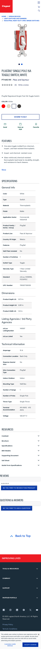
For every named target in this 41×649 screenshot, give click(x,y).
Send (5, 127)
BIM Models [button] (6, 451)
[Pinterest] (23, 610)
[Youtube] (37, 610)
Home (4, 16)
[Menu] (39, 3)
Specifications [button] (7, 446)
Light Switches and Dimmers (15, 18)
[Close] (38, 634)
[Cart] (39, 7)
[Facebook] (4, 610)
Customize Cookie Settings (10, 645)
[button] (39, 25)
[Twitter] (30, 610)
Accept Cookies (30, 645)
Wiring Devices (15, 16)
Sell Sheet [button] (5, 460)
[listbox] (20, 44)
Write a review (23, 85)
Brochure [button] (5, 441)
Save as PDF (20, 128)
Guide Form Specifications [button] (12, 465)
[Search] (39, 10)
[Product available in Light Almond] (9, 106)
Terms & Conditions (10, 629)
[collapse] (37, 569)
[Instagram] (10, 610)
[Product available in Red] (3, 106)
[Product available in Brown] (19, 106)
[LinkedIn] (17, 610)
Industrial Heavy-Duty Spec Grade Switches (21, 20)
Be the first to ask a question (16, 508)
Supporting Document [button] (10, 455)
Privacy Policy (8, 624)
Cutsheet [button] (5, 436)
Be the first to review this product (20, 488)
